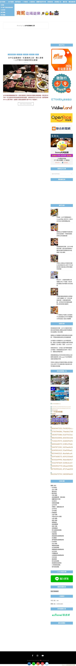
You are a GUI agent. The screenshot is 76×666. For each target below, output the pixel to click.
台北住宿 (54, 551)
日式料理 (3, 9)
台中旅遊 (11, 1)
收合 (55, 485)
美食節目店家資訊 (56, 563)
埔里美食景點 (55, 545)
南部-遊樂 (54, 520)
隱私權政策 (72, 1)
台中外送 (54, 508)
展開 (52, 485)
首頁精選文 (55, 528)
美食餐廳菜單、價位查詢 (58, 497)
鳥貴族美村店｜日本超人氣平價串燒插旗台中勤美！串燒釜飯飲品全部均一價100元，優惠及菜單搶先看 (61, 349)
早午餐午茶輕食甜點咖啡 (7, 7)
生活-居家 (54, 543)
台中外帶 (54, 505)
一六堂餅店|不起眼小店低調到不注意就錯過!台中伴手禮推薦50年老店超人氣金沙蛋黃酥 (64, 316)
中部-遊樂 (54, 495)
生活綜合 (54, 501)
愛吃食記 (32, 54)
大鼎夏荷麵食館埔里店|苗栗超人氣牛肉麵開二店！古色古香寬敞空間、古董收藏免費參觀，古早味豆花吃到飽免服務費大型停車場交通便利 (64, 300)
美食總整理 (55, 524)
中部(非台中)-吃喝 (56, 516)
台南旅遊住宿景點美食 (58, 555)
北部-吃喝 (54, 514)
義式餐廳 (3, 12)
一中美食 (25, 1)
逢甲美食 (18, 1)
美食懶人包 (58, 1)
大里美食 (32, 1)
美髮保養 (54, 534)
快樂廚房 (54, 512)
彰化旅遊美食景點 (56, 530)
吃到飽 (2, 5)
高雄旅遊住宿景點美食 (58, 549)
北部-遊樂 (54, 518)
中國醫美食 (55, 553)
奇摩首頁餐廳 (55, 503)
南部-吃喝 (54, 526)
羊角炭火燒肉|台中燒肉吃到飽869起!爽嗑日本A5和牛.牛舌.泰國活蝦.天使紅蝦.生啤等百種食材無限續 (61, 364)
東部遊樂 (54, 559)
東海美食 (50, 1)
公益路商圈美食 (12, 54)
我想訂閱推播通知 (54, 591)
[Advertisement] (25, 42)
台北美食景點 (55, 547)
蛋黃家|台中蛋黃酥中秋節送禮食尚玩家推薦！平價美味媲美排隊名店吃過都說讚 (64, 233)
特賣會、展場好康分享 (58, 506)
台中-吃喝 (19, 54)
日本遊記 (54, 532)
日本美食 (54, 541)
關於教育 (54, 493)
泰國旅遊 (54, 522)
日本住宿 (54, 557)
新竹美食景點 (55, 566)
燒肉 (37, 54)
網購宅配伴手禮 (41, 1)
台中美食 (2, 1)
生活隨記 (54, 537)
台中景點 (54, 510)
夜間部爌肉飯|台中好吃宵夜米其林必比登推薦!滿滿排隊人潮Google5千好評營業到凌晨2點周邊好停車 (61, 357)
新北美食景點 (55, 561)
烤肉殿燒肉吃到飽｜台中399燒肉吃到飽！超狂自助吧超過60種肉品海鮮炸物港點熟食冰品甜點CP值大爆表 (62, 330)
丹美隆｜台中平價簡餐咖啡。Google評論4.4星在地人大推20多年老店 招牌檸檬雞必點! (65, 219)
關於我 (65, 1)
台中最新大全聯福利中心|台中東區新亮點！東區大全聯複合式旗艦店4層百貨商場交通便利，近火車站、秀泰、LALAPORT (62, 342)
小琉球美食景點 (56, 565)
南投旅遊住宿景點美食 (58, 536)
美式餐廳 (3, 14)
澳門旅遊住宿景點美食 (58, 539)
